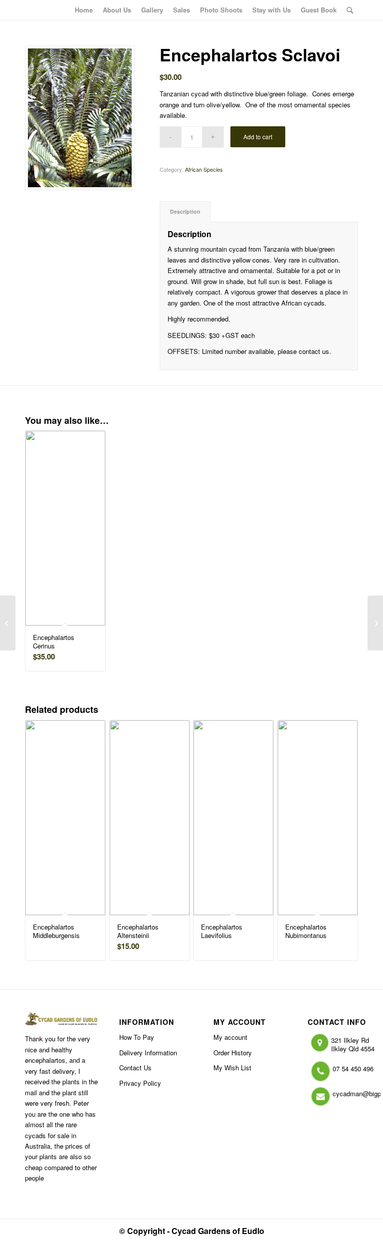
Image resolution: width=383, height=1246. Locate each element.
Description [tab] (185, 211)
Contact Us (135, 1067)
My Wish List (232, 1067)
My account (230, 1037)
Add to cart (257, 136)
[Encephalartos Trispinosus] (7, 623)
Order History (232, 1052)
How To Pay (136, 1037)
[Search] (350, 10)
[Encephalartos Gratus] (375, 623)
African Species (204, 169)
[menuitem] (84, 10)
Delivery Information (148, 1052)
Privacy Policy (140, 1083)
